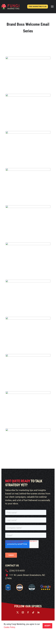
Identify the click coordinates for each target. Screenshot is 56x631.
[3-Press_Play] (28, 132)
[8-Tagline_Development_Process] (28, 355)
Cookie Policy (9, 627)
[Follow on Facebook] (28, 612)
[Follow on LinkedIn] (38, 612)
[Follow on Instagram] (23, 612)
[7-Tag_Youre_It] (28, 318)
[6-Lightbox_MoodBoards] (28, 281)
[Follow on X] (17, 612)
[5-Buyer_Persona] (28, 207)
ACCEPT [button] (47, 626)
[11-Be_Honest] (28, 430)
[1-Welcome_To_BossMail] (28, 58)
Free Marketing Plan (37, 6)
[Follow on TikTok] (33, 612)
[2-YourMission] (28, 95)
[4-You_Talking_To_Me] (28, 169)
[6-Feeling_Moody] (28, 244)
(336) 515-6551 (17, 570)
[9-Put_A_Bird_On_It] (28, 393)
